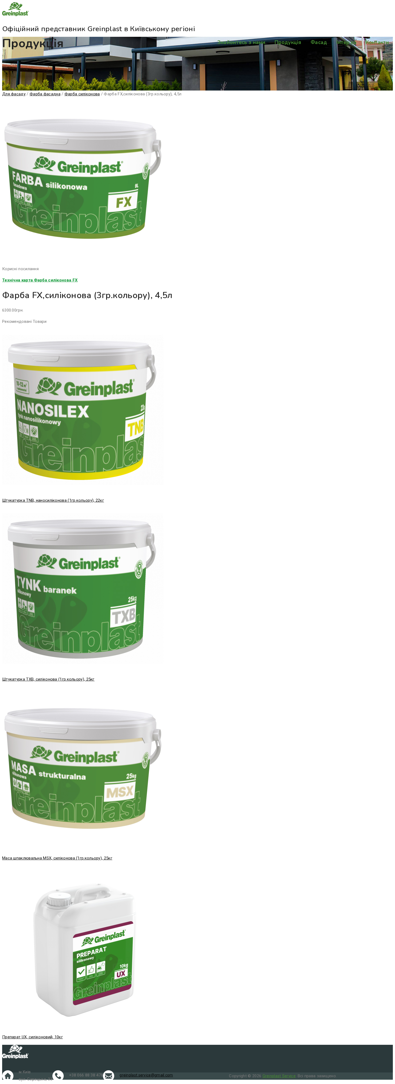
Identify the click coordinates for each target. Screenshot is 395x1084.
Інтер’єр (346, 42)
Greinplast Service (279, 1076)
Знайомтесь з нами (241, 42)
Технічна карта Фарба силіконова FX (40, 280)
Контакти (377, 42)
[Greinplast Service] (197, 10)
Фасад (319, 42)
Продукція (288, 42)
